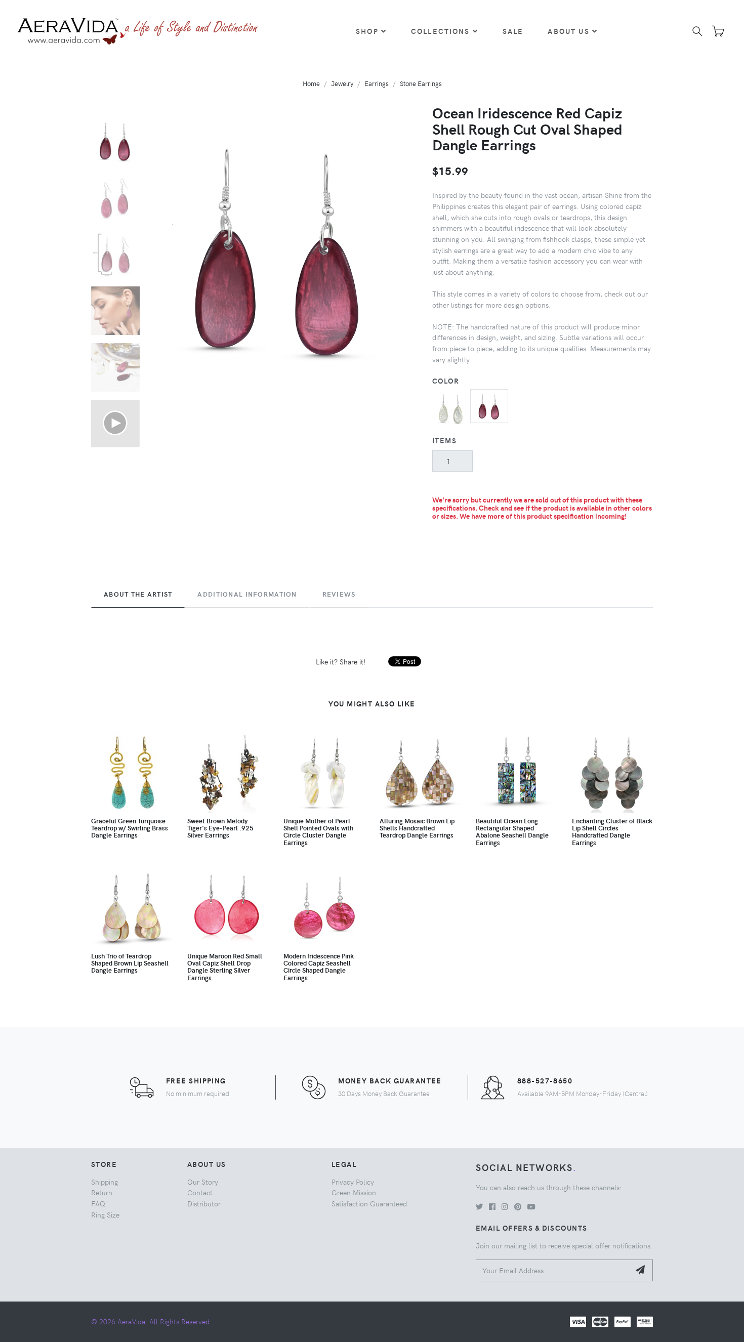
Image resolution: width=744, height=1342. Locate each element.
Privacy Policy (353, 1182)
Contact (200, 1192)
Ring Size (105, 1214)
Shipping (104, 1182)
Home (311, 83)
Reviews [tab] (339, 594)
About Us (568, 31)
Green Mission (354, 1192)
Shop (367, 31)
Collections (440, 31)
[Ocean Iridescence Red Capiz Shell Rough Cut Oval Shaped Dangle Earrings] (489, 405)
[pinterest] (517, 1206)
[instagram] (505, 1206)
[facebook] (492, 1206)
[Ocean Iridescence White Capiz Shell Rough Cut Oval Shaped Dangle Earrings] (451, 407)
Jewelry (342, 83)
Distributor (204, 1203)
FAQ (98, 1203)
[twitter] (479, 1206)
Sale (513, 31)
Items (444, 440)
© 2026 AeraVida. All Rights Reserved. (151, 1321)
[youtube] (531, 1206)
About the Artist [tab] (138, 594)
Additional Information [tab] (247, 594)
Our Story (202, 1182)
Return (101, 1192)
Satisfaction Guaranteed (369, 1203)
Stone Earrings (421, 83)
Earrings (376, 83)
